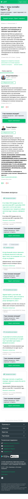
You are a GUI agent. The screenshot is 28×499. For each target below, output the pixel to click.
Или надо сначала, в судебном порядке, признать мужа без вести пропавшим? (14, 381)
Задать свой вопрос (14, 120)
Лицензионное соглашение (8, 471)
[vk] (2, 478)
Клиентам (5, 428)
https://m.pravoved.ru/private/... (9, 177)
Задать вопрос (23, 1)
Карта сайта (4, 474)
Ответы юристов (7, 71)
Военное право (11, 23)
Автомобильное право (11, 289)
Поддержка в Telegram (9, 448)
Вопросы (3, 23)
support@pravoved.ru (8, 446)
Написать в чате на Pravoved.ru (11, 443)
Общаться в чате (8, 82)
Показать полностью (9, 220)
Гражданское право (10, 198)
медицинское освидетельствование (10, 61)
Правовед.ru (6, 424)
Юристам (5, 432)
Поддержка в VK (7, 451)
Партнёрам (5, 436)
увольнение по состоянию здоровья (10, 62)
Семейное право (9, 247)
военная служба (18, 64)
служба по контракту (6, 64)
